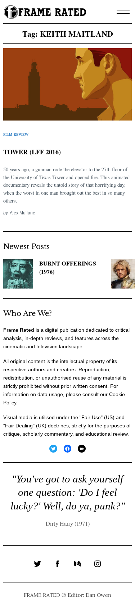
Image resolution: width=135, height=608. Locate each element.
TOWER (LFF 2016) (32, 151)
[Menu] (123, 12)
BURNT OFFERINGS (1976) (67, 267)
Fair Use (91, 417)
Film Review (16, 134)
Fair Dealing (19, 425)
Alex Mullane (22, 212)
